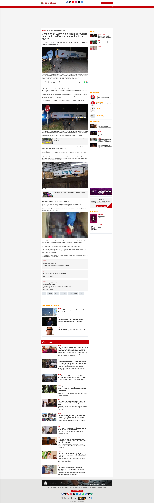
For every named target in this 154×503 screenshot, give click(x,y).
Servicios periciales (73, 293)
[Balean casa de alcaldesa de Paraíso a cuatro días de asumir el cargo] (93, 145)
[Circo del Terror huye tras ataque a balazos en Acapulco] (49, 312)
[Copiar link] (57, 82)
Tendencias (83, 7)
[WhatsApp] (48, 82)
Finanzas (59, 7)
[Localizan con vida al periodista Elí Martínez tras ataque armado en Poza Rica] (49, 378)
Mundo (55, 7)
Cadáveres (63, 293)
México (45, 7)
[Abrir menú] (42, 7)
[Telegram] (51, 82)
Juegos (100, 7)
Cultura (78, 7)
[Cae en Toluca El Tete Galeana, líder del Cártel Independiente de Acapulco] (49, 331)
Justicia (50, 293)
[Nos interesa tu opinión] (77, 483)
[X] (70, 2)
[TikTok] (79, 2)
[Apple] (88, 494)
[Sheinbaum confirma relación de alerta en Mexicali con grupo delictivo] (49, 430)
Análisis (64, 7)
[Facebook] (67, 2)
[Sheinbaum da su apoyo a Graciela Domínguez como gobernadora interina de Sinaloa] (49, 457)
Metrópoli (50, 7)
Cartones (69, 7)
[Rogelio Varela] (92, 97)
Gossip (73, 7)
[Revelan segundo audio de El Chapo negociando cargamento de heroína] (49, 321)
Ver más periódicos (107, 2)
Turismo (96, 7)
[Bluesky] (82, 2)
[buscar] (112, 7)
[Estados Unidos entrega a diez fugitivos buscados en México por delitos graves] (49, 418)
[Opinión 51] (92, 109)
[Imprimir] (60, 82)
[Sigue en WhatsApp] (85, 82)
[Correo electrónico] (54, 82)
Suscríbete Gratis (101, 206)
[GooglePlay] (91, 494)
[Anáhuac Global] (92, 116)
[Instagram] (76, 2)
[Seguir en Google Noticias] (87, 82)
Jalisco (81, 293)
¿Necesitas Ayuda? (77, 490)
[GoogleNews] (86, 494)
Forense (56, 293)
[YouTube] (73, 2)
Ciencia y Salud (90, 7)
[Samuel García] (92, 103)
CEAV (44, 293)
